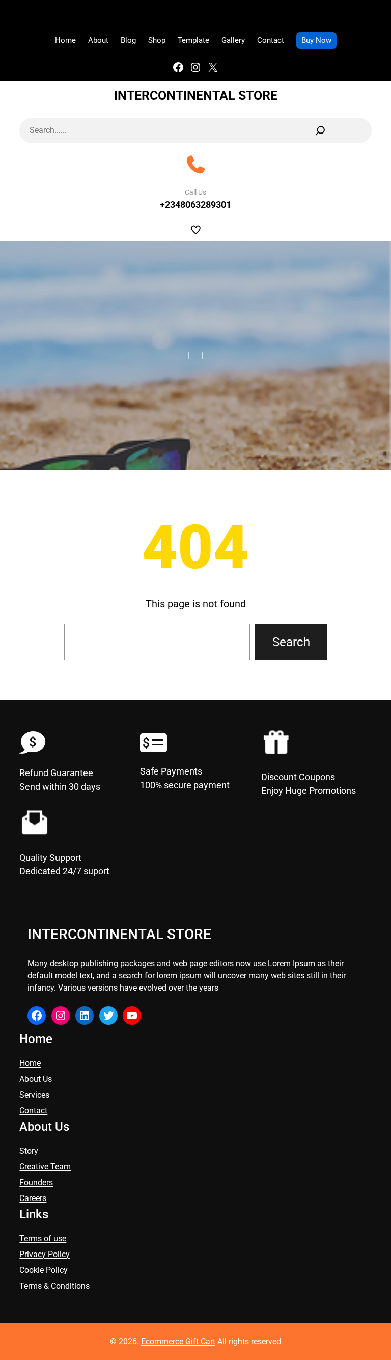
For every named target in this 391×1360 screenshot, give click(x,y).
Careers (32, 1198)
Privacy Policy (44, 1254)
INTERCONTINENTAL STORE (195, 95)
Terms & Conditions (54, 1286)
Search (291, 642)
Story (28, 1151)
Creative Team (45, 1166)
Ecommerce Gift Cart (178, 1341)
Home (30, 1063)
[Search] (320, 130)
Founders (36, 1182)
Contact (33, 1110)
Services (34, 1095)
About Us (35, 1079)
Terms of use (42, 1238)
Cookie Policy (43, 1270)
